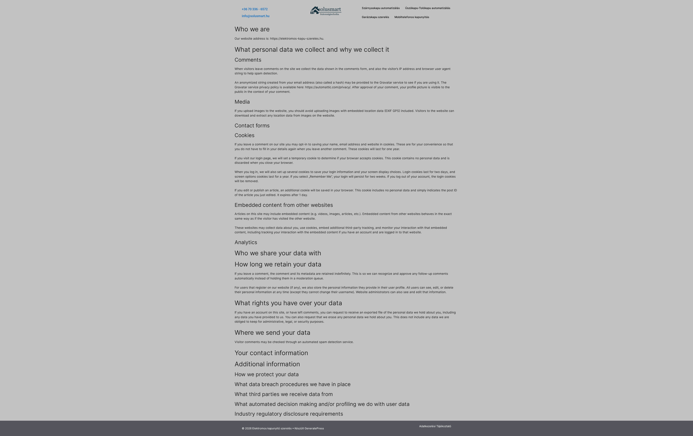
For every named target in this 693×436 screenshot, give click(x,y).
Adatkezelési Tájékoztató (435, 426)
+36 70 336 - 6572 (255, 9)
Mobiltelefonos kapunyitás (412, 17)
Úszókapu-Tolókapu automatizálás (427, 8)
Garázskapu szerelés (375, 17)
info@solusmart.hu (255, 16)
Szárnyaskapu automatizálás (381, 8)
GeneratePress (314, 428)
